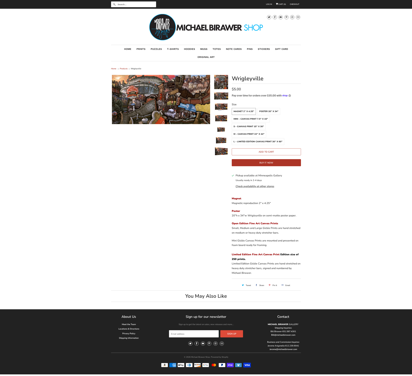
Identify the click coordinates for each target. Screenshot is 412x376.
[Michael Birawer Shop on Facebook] (275, 17)
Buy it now (266, 162)
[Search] (114, 4)
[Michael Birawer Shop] (206, 28)
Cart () (282, 4)
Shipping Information (129, 338)
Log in (269, 4)
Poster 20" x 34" (268, 111)
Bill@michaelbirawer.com (283, 335)
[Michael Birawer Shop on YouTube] (281, 17)
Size (234, 104)
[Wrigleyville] (161, 99)
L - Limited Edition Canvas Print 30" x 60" (258, 141)
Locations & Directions (128, 328)
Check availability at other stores (255, 186)
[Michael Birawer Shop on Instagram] (292, 17)
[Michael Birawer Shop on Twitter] (269, 17)
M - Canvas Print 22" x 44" (249, 134)
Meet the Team (129, 324)
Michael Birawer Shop (200, 357)
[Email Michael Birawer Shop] (298, 17)
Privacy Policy (128, 333)
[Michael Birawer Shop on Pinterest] (286, 17)
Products (124, 68)
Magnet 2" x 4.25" (244, 111)
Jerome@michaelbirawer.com (283, 349)
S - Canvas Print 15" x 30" (249, 126)
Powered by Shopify (219, 357)
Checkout (294, 4)
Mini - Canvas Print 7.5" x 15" (251, 119)
